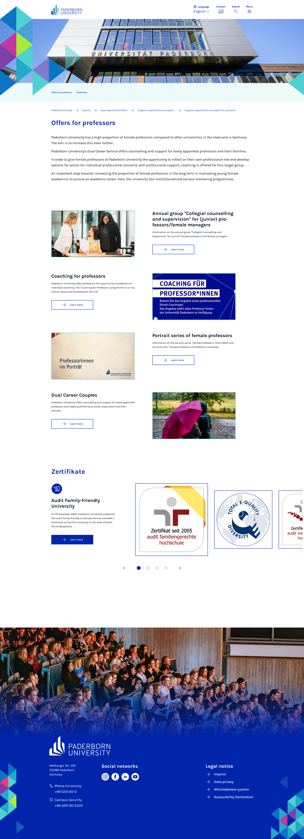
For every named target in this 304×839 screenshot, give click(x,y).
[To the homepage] (66, 9)
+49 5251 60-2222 (69, 806)
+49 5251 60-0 (66, 792)
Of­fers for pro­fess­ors (61, 92)
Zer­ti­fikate (81, 92)
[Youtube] (135, 776)
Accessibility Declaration (233, 797)
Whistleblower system (231, 789)
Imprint (220, 774)
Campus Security (68, 800)
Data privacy (224, 782)
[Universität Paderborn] (152, 746)
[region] (150, 92)
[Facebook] (115, 776)
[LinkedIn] (125, 776)
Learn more (177, 249)
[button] (203, 9)
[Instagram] (105, 776)
